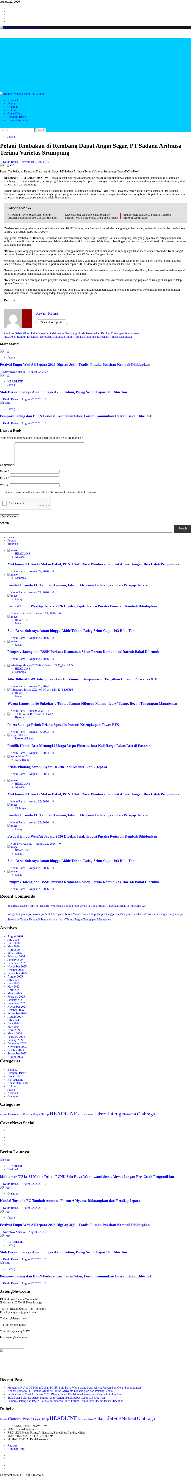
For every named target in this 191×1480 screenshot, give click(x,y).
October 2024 (15, 1010)
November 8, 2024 (33, 161)
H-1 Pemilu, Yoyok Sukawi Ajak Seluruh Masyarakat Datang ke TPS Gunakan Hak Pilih (32, 216)
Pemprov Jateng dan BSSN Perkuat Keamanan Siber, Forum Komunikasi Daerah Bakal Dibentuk (76, 416)
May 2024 (13, 1026)
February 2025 (16, 996)
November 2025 (17, 966)
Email (4, 478)
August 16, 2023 (39, 731)
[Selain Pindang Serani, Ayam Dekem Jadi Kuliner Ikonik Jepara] (17, 756)
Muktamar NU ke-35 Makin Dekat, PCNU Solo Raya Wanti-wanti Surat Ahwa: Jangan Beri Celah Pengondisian (94, 564)
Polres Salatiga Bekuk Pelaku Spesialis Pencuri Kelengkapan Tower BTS (63, 725)
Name (4, 471)
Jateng (11, 103)
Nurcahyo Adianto (14, 371)
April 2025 (13, 989)
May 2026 (13, 946)
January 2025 (15, 999)
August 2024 (15, 1016)
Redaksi (12, 1445)
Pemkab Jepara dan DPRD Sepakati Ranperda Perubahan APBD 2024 (147, 216)
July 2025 (13, 979)
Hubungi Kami (16, 1448)
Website (4, 485)
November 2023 (17, 1046)
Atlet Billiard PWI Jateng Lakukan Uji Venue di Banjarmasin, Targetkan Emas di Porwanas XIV (82, 679)
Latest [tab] (11, 537)
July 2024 (13, 1020)
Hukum (11, 110)
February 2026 (16, 956)
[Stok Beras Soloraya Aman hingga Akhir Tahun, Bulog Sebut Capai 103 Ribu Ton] (5, 375)
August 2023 (15, 1056)
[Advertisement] (95, 64)
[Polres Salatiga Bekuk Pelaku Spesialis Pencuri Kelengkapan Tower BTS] (30, 714)
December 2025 (16, 963)
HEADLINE (15, 381)
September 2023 (17, 1053)
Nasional (12, 100)
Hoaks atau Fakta (17, 120)
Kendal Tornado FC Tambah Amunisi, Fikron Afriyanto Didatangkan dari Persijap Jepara (77, 585)
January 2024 (15, 1040)
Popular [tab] (12, 540)
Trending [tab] (12, 543)
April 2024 (13, 1030)
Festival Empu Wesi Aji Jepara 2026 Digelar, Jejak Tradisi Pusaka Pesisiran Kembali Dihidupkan (75, 364)
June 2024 (13, 1023)
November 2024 (17, 1006)
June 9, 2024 (37, 710)
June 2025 (13, 983)
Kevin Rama (11, 161)
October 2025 (15, 969)
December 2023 (16, 1043)
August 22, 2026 (38, 371)
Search (4, 522)
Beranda (12, 1069)
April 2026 (13, 949)
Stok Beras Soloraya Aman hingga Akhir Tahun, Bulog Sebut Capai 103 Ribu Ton (63, 392)
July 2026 (13, 939)
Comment (7, 464)
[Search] (1, 126)
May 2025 (13, 986)
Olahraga (12, 106)
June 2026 (13, 943)
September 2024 (17, 1013)
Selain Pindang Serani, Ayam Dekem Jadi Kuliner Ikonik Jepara (57, 767)
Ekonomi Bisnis (16, 116)
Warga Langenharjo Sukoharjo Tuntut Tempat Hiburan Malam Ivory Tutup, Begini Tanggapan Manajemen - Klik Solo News (81, 914)
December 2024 (16, 1003)
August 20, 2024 (39, 686)
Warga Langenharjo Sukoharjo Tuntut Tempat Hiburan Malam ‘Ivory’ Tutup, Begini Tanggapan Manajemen (92, 703)
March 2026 (14, 953)
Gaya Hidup (14, 113)
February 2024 (16, 1036)
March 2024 (14, 1033)
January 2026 (15, 959)
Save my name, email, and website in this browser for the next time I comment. (50, 492)
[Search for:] (17, 130)
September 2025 (17, 973)
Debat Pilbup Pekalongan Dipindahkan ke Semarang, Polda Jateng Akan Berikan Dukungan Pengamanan (72, 333)
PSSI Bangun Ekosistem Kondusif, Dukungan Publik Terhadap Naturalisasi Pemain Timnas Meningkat (68, 336)
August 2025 (15, 976)
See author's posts (51, 322)
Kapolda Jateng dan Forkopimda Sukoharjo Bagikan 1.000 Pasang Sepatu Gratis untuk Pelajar (91, 216)
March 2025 (14, 993)
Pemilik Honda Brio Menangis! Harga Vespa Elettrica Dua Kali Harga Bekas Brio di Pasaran (79, 746)
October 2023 (15, 1050)
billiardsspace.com (18, 905)
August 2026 (15, 936)
